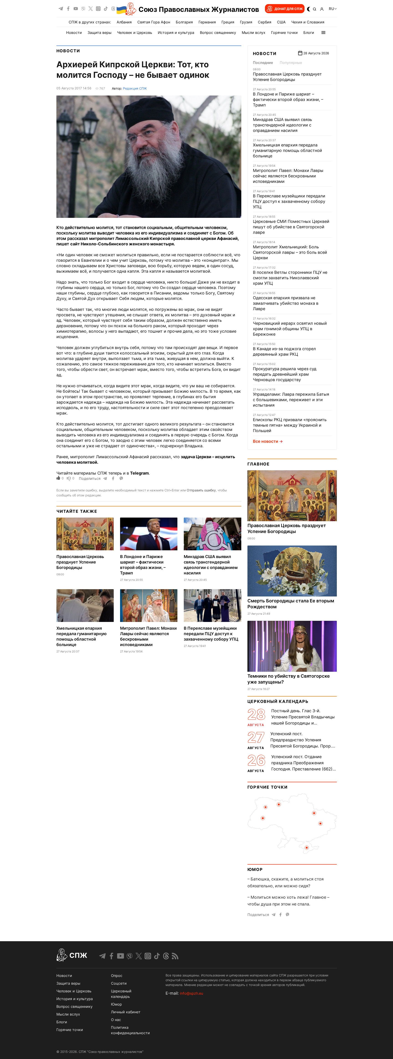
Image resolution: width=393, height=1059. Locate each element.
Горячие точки (284, 32)
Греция (228, 22)
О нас (116, 1019)
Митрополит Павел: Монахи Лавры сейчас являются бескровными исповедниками (288, 176)
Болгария (184, 22)
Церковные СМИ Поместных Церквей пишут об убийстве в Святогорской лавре (291, 227)
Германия (207, 22)
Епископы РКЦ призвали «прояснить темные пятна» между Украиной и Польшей (290, 425)
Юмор (255, 869)
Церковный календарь (278, 701)
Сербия (264, 22)
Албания (124, 22)
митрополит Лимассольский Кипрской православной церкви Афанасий (163, 238)
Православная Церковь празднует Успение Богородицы (80, 562)
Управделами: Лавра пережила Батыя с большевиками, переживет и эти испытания (291, 400)
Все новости (265, 441)
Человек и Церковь (134, 32)
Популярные (291, 62)
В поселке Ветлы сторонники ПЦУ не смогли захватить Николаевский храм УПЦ (290, 278)
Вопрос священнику (218, 32)
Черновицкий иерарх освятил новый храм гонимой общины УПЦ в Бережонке (290, 329)
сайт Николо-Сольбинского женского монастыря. (122, 243)
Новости (74, 32)
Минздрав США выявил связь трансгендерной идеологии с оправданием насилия (282, 125)
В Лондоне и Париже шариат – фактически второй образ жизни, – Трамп (288, 99)
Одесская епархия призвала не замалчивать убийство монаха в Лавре (285, 303)
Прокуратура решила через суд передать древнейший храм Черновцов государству (284, 374)
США (281, 22)
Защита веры (99, 32)
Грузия (246, 22)
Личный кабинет (126, 1012)
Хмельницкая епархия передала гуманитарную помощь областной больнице (287, 150)
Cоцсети (119, 983)
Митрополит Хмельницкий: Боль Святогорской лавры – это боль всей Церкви (290, 252)
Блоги (308, 32)
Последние (263, 62)
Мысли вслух (253, 32)
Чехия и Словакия (307, 22)
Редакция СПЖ (135, 88)
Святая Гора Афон (153, 22)
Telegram (139, 473)
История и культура (176, 32)
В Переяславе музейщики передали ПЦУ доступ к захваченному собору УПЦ (211, 633)
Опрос (116, 975)
